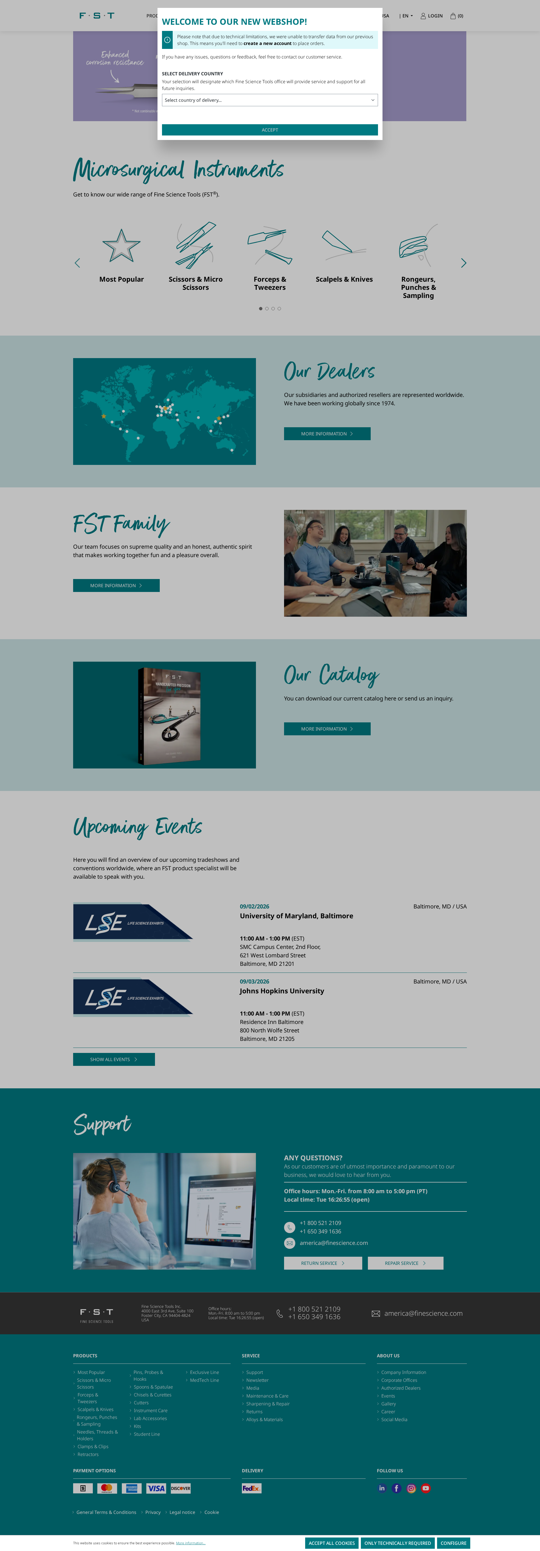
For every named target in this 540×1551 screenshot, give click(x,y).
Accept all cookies (332, 1543)
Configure (454, 1543)
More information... (191, 1543)
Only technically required (397, 1543)
